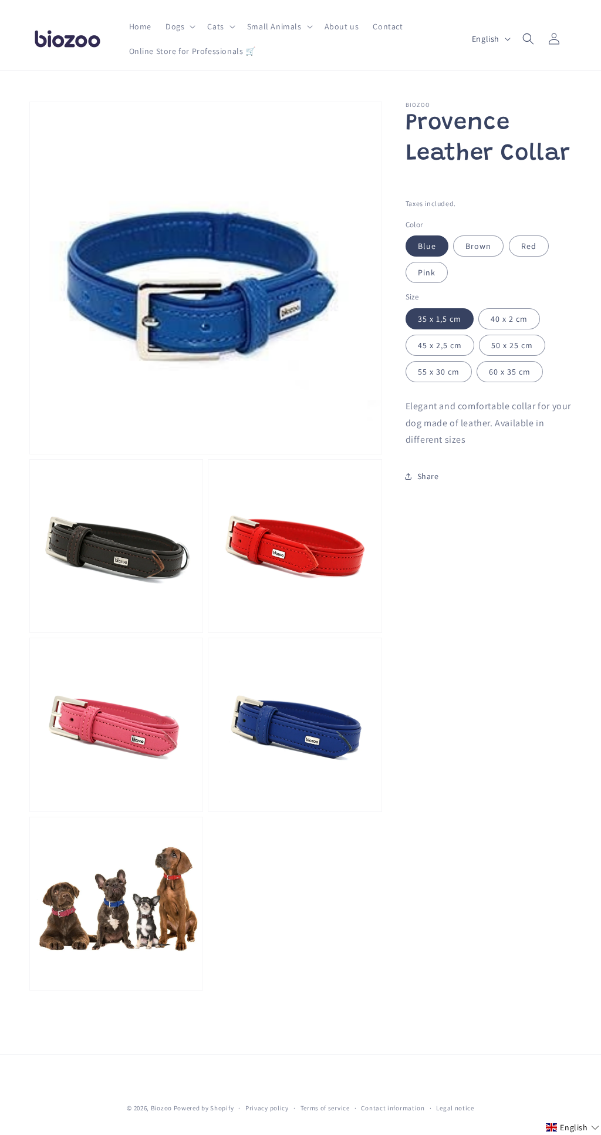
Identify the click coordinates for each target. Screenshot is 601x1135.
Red (528, 246)
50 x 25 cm (512, 345)
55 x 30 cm (439, 371)
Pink (426, 272)
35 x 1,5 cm (439, 319)
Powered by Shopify (204, 1108)
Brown (478, 246)
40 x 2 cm (509, 319)
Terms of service (325, 1108)
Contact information (392, 1108)
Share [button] (428, 476)
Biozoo (161, 1108)
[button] (179, 26)
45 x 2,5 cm (440, 345)
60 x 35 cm (510, 371)
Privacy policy (267, 1108)
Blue (427, 246)
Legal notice (455, 1108)
